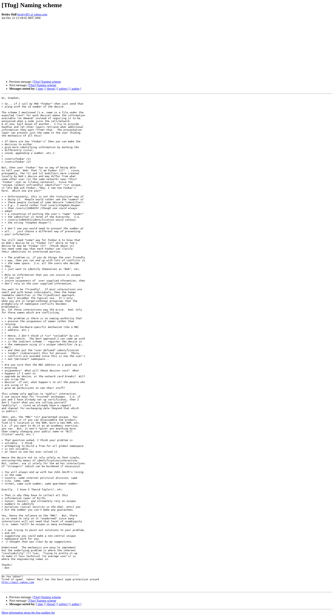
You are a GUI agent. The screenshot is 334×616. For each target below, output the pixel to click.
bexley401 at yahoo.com (32, 14)
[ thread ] (50, 88)
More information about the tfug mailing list (28, 612)
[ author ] (75, 88)
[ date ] (40, 88)
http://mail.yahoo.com (18, 582)
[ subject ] (63, 88)
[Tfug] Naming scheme (46, 81)
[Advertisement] (167, 50)
